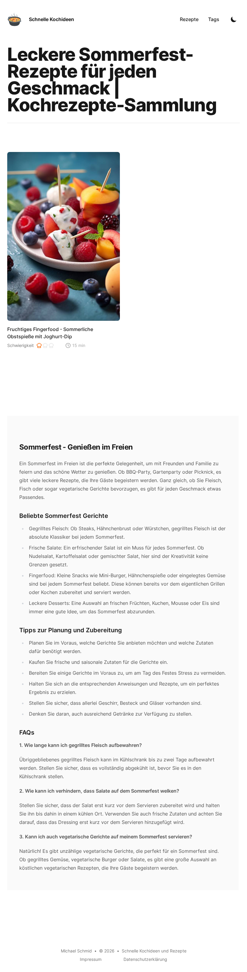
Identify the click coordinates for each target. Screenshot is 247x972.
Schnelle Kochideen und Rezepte (154, 950)
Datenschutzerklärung (145, 959)
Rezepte (189, 19)
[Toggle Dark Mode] (234, 19)
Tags (213, 19)
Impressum (91, 959)
